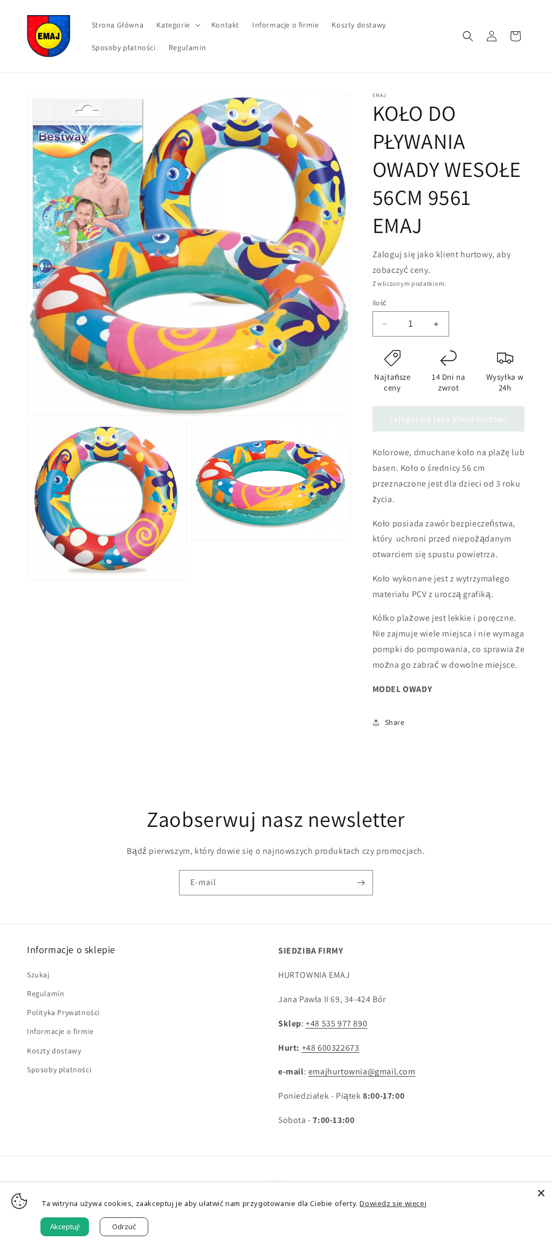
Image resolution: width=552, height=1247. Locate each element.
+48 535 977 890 (336, 1023)
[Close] (541, 1193)
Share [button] (395, 722)
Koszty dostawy (54, 1051)
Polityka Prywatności (63, 1012)
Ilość (379, 302)
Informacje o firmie (60, 1031)
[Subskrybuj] (360, 882)
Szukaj (38, 974)
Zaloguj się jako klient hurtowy (448, 419)
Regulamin (45, 993)
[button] (177, 24)
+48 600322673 (331, 1047)
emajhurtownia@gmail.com (362, 1071)
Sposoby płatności (59, 1069)
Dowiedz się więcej (393, 1203)
